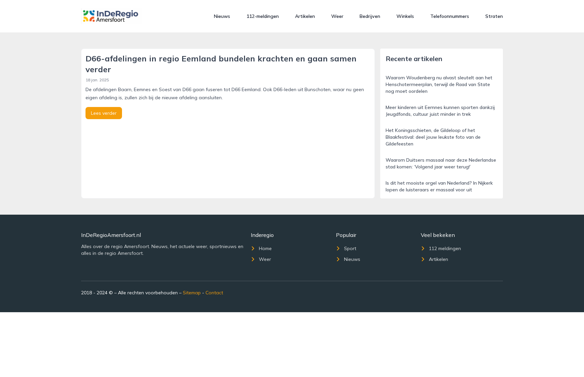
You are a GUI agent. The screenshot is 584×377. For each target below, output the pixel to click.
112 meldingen (445, 248)
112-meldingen (262, 16)
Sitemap (192, 293)
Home (265, 248)
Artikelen (305, 16)
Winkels (405, 16)
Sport (350, 248)
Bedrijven (370, 16)
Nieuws (222, 16)
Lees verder (104, 113)
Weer (337, 16)
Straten (494, 16)
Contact (214, 293)
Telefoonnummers (449, 16)
